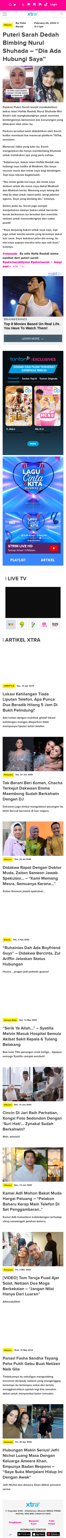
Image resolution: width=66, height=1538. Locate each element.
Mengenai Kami (34, 1522)
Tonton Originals (48, 379)
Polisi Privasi (51, 1522)
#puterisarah (40, 262)
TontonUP (13, 378)
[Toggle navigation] (5, 14)
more (33, 444)
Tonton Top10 (29, 379)
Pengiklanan (15, 1522)
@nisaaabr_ (11, 254)
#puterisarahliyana (16, 262)
